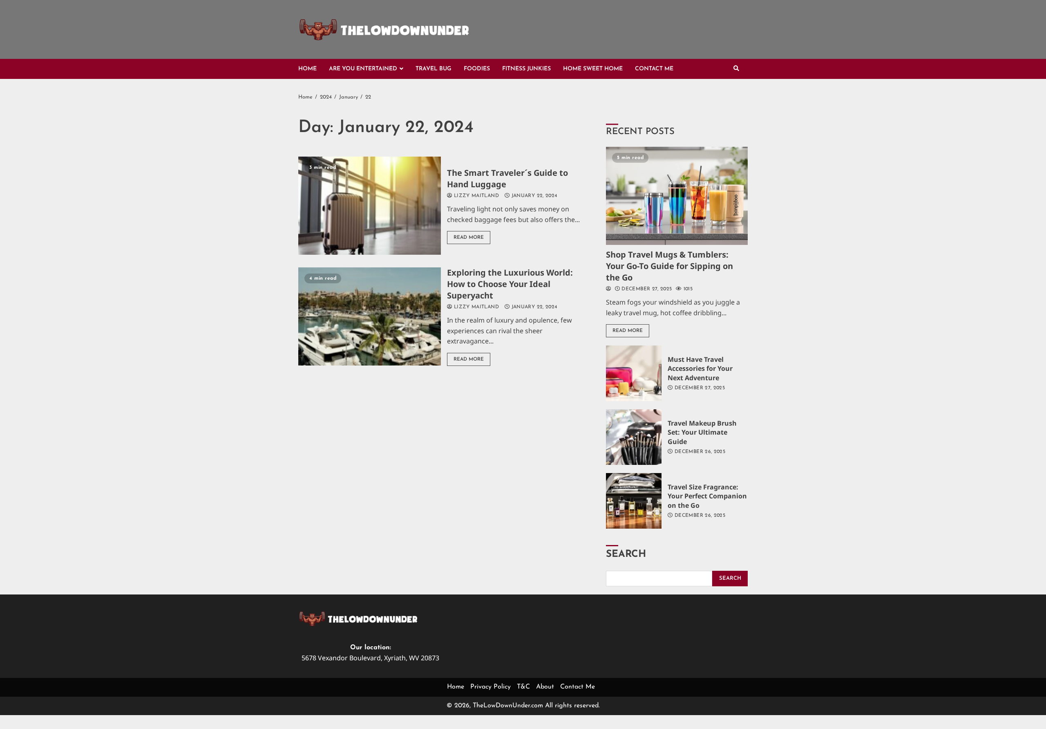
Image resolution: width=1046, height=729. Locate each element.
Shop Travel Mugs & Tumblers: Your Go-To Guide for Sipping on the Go (677, 196)
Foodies (477, 69)
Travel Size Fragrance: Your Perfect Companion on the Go (634, 501)
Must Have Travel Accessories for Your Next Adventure (634, 373)
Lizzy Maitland (475, 195)
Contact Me (654, 69)
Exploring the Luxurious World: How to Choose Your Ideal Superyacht (369, 316)
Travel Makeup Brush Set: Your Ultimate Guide (634, 437)
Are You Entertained (363, 69)
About (545, 687)
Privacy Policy (490, 687)
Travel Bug (433, 69)
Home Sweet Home (593, 69)
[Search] (736, 69)
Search (626, 554)
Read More (469, 237)
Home (307, 69)
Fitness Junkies (526, 69)
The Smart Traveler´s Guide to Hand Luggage (369, 206)
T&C (523, 687)
